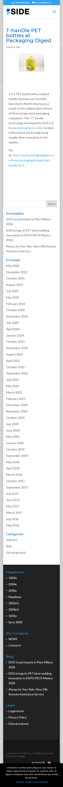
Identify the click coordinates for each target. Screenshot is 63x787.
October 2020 (15, 417)
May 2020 (12, 436)
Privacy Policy (17, 717)
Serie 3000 (15, 622)
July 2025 (12, 291)
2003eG (13, 609)
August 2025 (14, 284)
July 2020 (12, 424)
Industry (10, 47)
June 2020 (13, 430)
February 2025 (15, 304)
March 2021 (14, 392)
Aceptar (20, 782)
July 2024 (12, 322)
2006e (12, 590)
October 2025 (15, 278)
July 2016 (12, 519)
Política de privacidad (37, 782)
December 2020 (16, 405)
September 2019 (17, 455)
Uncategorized (16, 552)
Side (18, 47)
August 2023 (14, 354)
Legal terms (16, 711)
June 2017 (13, 500)
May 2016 (12, 525)
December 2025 (16, 272)
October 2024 (15, 310)
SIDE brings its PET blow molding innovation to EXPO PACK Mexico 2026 (28, 235)
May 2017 (12, 506)
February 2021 (15, 399)
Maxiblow (14, 597)
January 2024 (15, 335)
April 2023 (12, 361)
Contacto (14, 645)
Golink (21, 756)
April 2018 (12, 468)
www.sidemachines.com (25, 128)
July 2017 (12, 494)
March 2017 (14, 512)
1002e (12, 578)
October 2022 (15, 367)
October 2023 (15, 341)
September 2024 (17, 316)
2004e (12, 584)
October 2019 (15, 449)
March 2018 (14, 474)
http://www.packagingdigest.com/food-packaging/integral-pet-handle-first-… (31, 160)
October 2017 (15, 481)
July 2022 (12, 379)
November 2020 (16, 411)
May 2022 (12, 386)
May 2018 (12, 462)
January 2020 (15, 443)
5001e (12, 616)
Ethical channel (18, 724)
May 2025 (12, 297)
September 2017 (17, 487)
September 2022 (17, 373)
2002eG (13, 603)
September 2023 (17, 348)
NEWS (12, 639)
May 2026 (12, 266)
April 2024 (12, 329)
